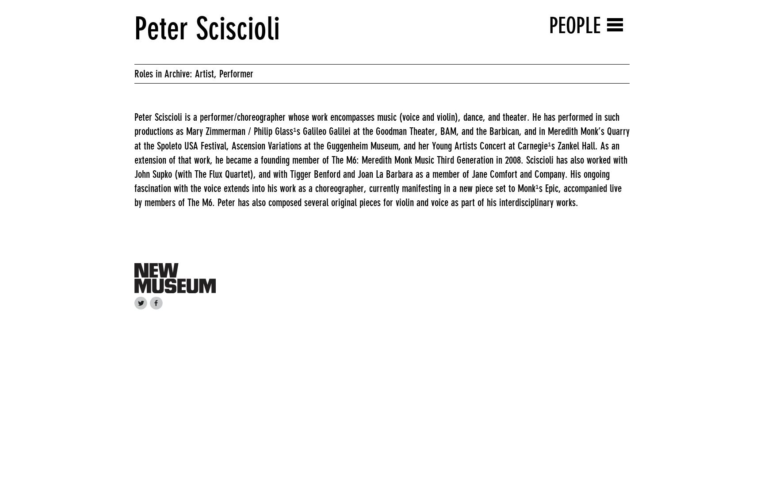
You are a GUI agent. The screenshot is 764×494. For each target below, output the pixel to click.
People (575, 25)
